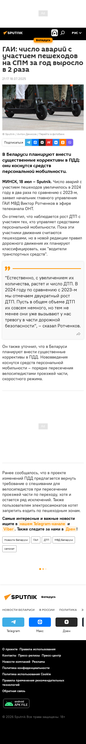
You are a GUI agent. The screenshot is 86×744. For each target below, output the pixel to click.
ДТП (46, 540)
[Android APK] (16, 704)
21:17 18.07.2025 (14, 79)
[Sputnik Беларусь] (13, 35)
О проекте (10, 649)
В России (47, 610)
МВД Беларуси (64, 540)
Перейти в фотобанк (51, 134)
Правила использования (37, 649)
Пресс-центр (51, 655)
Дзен (70, 529)
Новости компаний (16, 662)
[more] (78, 333)
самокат (9, 548)
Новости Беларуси (16, 540)
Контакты (9, 655)
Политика (68, 610)
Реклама (38, 662)
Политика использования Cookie (26, 674)
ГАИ (35, 540)
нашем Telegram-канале (42, 523)
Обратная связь (13, 691)
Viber (8, 529)
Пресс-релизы (29, 655)
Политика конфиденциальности (26, 668)
